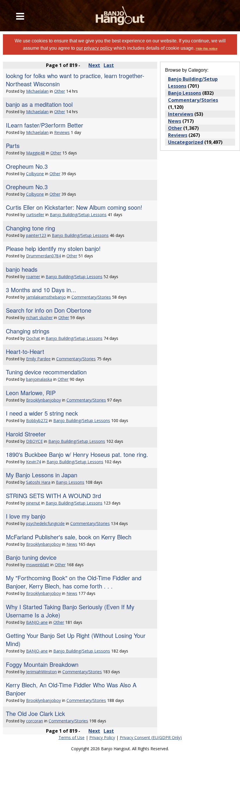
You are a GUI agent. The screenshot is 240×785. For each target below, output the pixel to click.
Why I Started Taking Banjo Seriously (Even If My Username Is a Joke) (70, 610)
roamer (33, 276)
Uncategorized (185, 142)
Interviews (180, 114)
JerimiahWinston (41, 671)
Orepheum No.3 (27, 166)
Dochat (33, 338)
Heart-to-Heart (25, 351)
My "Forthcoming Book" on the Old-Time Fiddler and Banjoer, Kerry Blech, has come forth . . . (73, 582)
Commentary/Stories (91, 297)
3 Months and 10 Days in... (41, 289)
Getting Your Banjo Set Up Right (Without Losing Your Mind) (75, 639)
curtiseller (35, 214)
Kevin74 (33, 461)
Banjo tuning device (31, 557)
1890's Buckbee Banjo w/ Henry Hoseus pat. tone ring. (77, 454)
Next (94, 65)
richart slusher (39, 317)
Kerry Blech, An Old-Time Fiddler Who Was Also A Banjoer (71, 689)
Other (59, 91)
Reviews (62, 132)
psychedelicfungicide (45, 523)
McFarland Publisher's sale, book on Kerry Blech (68, 537)
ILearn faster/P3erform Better (44, 125)
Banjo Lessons (70, 482)
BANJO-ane (37, 622)
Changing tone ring (30, 228)
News (71, 544)
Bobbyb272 (37, 420)
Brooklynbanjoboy (43, 400)
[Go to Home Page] (120, 15)
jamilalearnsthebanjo (46, 297)
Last (109, 65)
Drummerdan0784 (43, 256)
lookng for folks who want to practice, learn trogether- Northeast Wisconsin (75, 79)
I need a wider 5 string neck (42, 413)
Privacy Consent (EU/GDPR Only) (151, 737)
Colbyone (35, 173)
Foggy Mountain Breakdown (42, 664)
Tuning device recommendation (46, 372)
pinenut (33, 503)
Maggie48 (35, 153)
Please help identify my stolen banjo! (53, 248)
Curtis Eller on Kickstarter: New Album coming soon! (74, 207)
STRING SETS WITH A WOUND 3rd (53, 495)
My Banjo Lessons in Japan (41, 475)
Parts (13, 145)
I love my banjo (25, 516)
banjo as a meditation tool (39, 104)
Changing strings (27, 331)
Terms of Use (72, 737)
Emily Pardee (38, 358)
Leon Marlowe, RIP (31, 392)
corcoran (34, 721)
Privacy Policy (102, 737)
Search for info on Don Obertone (48, 310)
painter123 (36, 235)
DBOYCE (34, 441)
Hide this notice (206, 48)
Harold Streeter (26, 434)
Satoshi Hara (38, 482)
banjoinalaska (39, 379)
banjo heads (21, 269)
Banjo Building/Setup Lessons (78, 214)
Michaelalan (37, 91)
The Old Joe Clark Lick (35, 713)
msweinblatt (37, 564)
